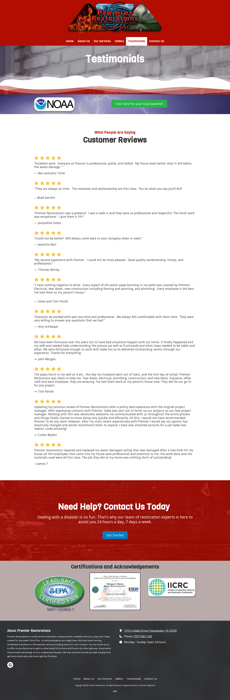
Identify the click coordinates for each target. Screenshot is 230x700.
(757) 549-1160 (143, 636)
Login (115, 691)
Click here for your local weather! (139, 104)
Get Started (115, 535)
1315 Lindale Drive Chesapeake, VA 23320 (150, 630)
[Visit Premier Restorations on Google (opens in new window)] (10, 665)
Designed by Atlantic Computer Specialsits (138, 685)
